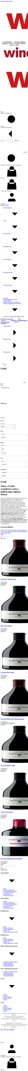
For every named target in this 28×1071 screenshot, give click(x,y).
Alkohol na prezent (8, 963)
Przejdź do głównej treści (6, 1)
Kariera (5, 999)
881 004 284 (8, 42)
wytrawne (4, 464)
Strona (2, 534)
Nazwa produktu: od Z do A (11, 531)
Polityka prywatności (9, 895)
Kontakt (5, 995)
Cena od (3, 423)
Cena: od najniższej (22, 531)
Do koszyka (3, 583)
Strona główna (7, 326)
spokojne (4, 475)
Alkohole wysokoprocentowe (11, 961)
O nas (5, 994)
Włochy (4, 437)
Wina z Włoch (7, 352)
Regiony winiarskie (8, 928)
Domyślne (14, 530)
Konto (5, 888)
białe (3, 448)
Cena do (3, 426)
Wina (5, 926)
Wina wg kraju (7, 339)
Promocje (4, 323)
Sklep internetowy (7, 1029)
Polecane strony (7, 998)
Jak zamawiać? (7, 894)
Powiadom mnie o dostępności (7, 723)
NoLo (18, 319)
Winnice (16, 322)
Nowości (3, 320)
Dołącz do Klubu (5, 205)
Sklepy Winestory (8, 997)
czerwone (4, 453)
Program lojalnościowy (9, 890)
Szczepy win (7, 930)
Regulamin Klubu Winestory (10, 891)
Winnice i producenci (9, 929)
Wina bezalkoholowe (9, 964)
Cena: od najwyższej (5, 532)
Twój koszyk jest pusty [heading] (6, 191)
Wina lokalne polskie (8, 965)
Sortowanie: (4, 530)
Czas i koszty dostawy (9, 892)
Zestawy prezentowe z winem (11, 932)
